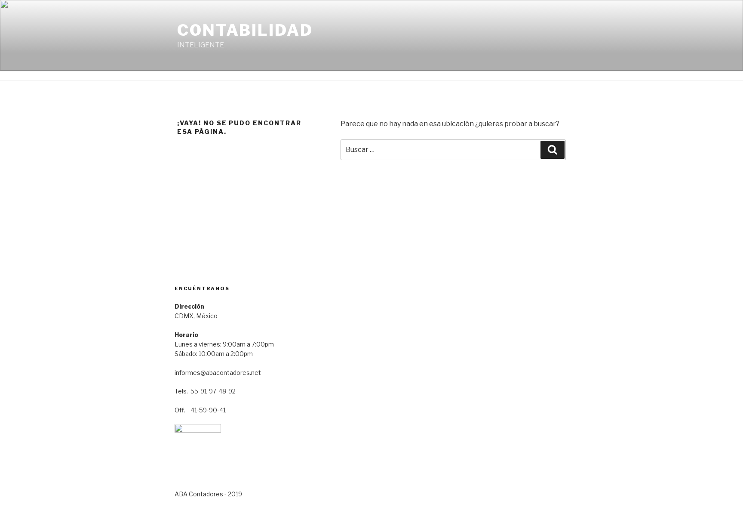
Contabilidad (245, 30)
